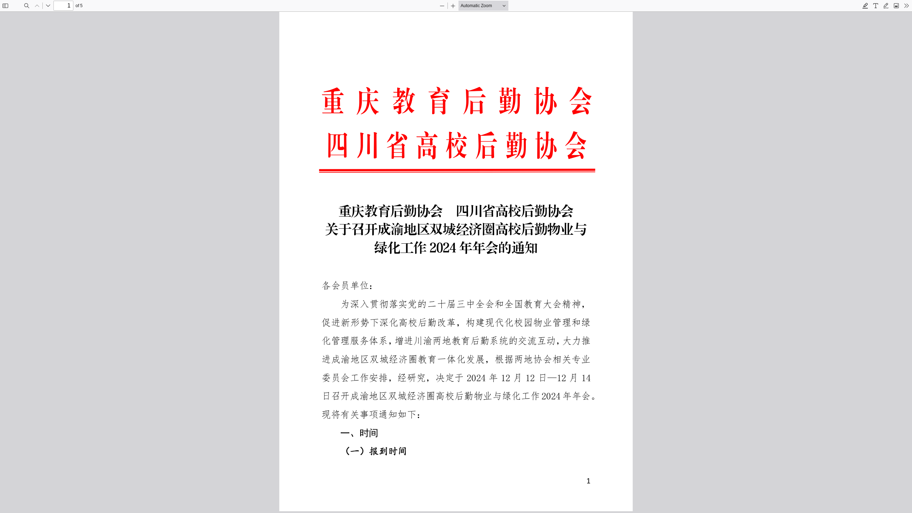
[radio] (865, 6)
